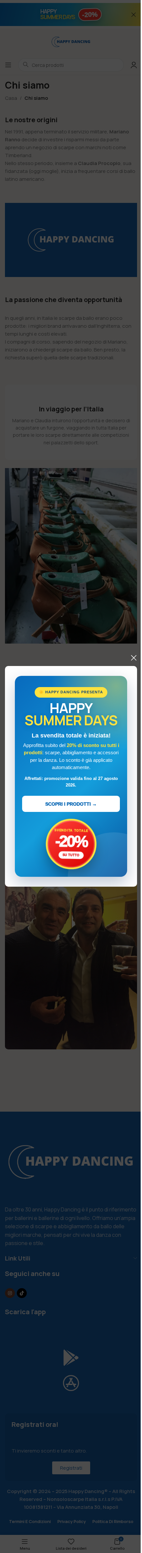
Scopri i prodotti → (71, 804)
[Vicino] (133, 658)
